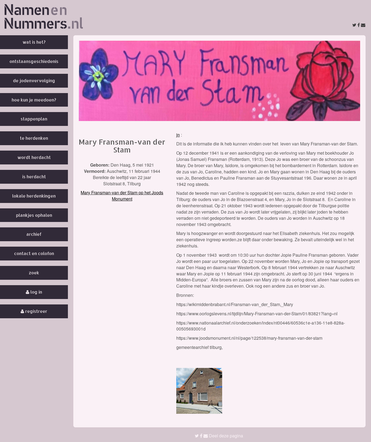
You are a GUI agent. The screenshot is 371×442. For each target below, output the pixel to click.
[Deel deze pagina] (358, 25)
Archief (34, 234)
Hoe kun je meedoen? (34, 100)
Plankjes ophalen (34, 215)
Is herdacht (34, 176)
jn (178, 135)
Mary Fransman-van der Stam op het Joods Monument (122, 195)
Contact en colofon (34, 253)
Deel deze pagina (225, 436)
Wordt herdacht (34, 157)
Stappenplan (34, 119)
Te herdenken (34, 138)
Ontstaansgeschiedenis (34, 61)
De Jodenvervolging (34, 80)
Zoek (34, 272)
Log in (35, 292)
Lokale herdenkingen (34, 196)
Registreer (35, 311)
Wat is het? (34, 42)
